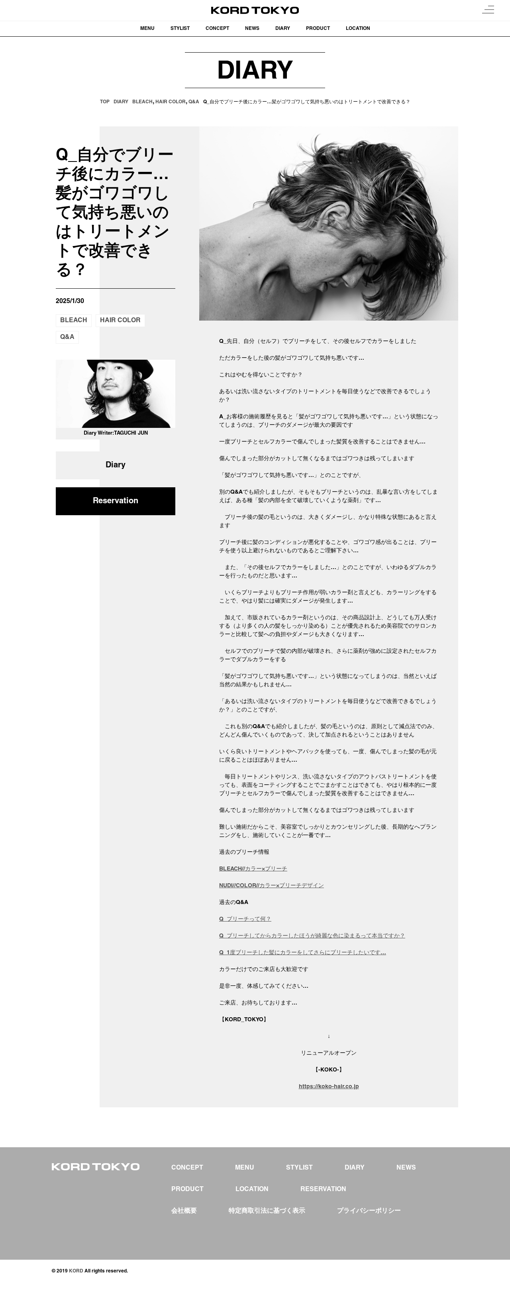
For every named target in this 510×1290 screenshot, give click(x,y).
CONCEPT (217, 28)
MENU (147, 28)
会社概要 (184, 1211)
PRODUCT (318, 28)
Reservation (115, 501)
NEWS (252, 28)
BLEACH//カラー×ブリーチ (253, 869)
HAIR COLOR (120, 320)
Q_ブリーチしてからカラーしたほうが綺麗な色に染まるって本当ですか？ (312, 936)
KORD (76, 1271)
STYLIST (180, 28)
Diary (116, 465)
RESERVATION (323, 1189)
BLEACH (73, 320)
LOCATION (358, 28)
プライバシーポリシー (369, 1211)
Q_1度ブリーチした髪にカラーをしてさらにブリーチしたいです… (302, 952)
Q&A (67, 337)
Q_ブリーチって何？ (245, 919)
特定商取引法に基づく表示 (267, 1211)
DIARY (282, 28)
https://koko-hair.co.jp (329, 1086)
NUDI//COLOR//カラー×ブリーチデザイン (271, 885)
